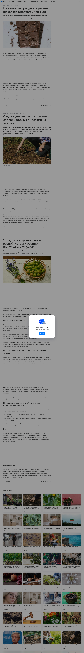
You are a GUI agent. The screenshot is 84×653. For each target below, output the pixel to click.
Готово (42, 333)
